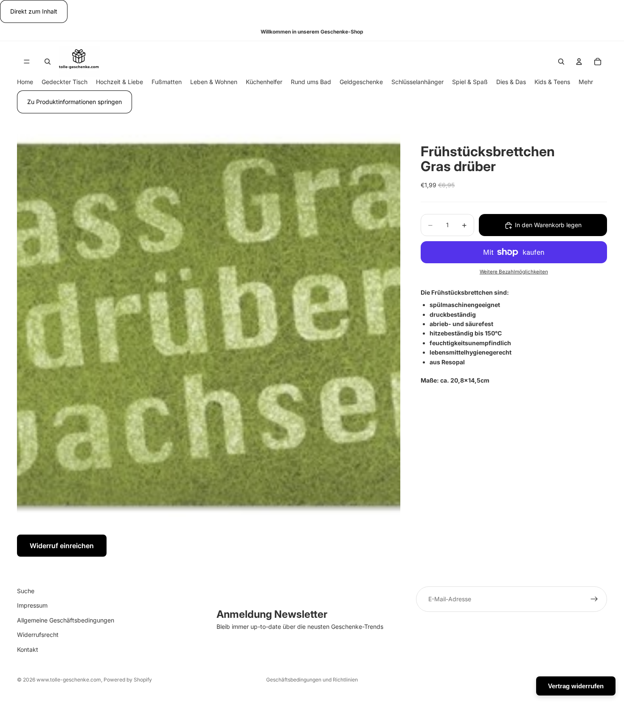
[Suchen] (47, 61)
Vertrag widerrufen (576, 686)
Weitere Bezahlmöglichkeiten (514, 272)
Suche (25, 590)
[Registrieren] (594, 599)
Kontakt (27, 649)
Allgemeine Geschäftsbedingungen (65, 620)
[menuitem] (585, 82)
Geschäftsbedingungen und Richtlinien (312, 679)
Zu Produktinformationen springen (74, 101)
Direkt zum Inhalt (33, 11)
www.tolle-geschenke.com (69, 679)
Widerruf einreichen (62, 545)
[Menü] (27, 61)
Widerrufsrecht (38, 634)
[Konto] (579, 61)
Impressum (32, 605)
